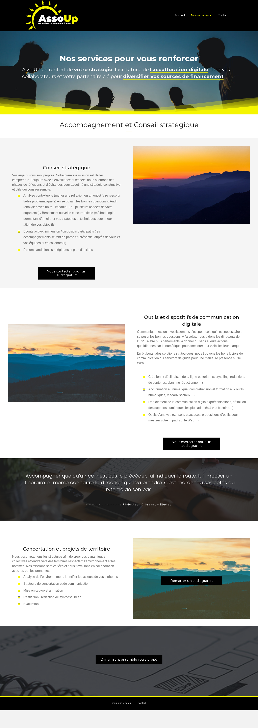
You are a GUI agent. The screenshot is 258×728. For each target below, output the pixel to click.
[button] (66, 273)
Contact (223, 15)
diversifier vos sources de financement (173, 76)
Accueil (180, 15)
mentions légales (121, 703)
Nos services (200, 15)
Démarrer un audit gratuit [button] (191, 581)
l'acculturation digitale (179, 69)
